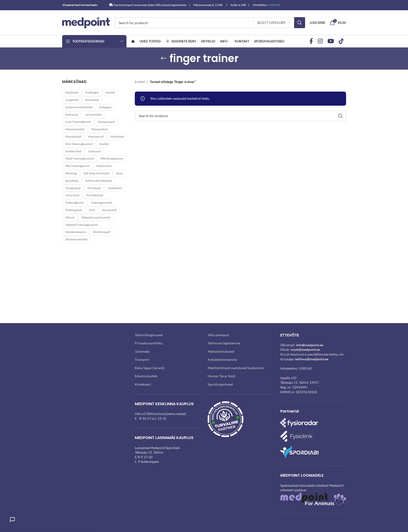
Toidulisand (115, 188)
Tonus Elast (72, 195)
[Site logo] (86, 22)
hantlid (110, 92)
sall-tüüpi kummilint (96, 173)
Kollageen (105, 107)
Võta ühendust (218, 335)
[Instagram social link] (320, 41)
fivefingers (92, 92)
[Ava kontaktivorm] (12, 519)
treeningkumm (74, 202)
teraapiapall (73, 188)
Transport (142, 359)
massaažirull (96, 136)
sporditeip (71, 180)
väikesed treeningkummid (81, 225)
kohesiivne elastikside (79, 107)
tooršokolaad (94, 195)
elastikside (71, 92)
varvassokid (109, 210)
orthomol (94, 151)
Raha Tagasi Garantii (150, 368)
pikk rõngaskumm (112, 158)
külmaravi (71, 114)
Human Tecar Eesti (221, 376)
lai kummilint (93, 114)
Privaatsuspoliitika (148, 343)
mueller (104, 144)
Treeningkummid (101, 202)
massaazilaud (106, 122)
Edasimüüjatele (146, 376)
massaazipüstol (75, 129)
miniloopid (117, 136)
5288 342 (274, 5)
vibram (70, 217)
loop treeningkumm (78, 122)
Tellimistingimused (149, 335)
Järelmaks (142, 351)
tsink (92, 210)
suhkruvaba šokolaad (98, 180)
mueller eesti (73, 151)
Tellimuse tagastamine (224, 343)
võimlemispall (101, 232)
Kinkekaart (143, 384)
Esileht (140, 82)
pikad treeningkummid (79, 158)
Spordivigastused (220, 384)
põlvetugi (71, 173)
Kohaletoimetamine (222, 359)
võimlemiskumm (75, 232)
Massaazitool (99, 129)
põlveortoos (104, 166)
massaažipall (73, 136)
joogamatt (71, 100)
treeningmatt (73, 210)
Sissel (119, 173)
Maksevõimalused (221, 351)
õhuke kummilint (76, 239)
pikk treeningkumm (77, 166)
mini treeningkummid (79, 144)
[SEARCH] (299, 22)
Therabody (94, 188)
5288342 (305, 368)
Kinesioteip (92, 100)
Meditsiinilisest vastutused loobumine (236, 368)
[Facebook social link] (311, 41)
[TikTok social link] (341, 41)
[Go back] (164, 58)
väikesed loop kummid (95, 217)
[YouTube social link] (330, 41)
